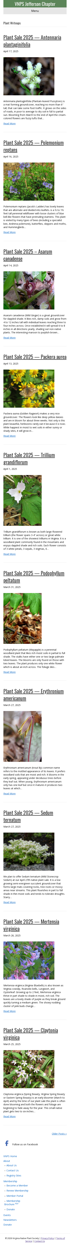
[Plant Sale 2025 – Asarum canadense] (28, 290)
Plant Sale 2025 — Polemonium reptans (33, 146)
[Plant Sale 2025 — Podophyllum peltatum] (22, 618)
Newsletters (10, 1219)
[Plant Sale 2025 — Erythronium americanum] (22, 736)
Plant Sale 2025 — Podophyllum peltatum (33, 576)
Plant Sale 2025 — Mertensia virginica (31, 925)
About (6, 1161)
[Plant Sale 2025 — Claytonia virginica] (28, 1069)
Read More (9, 123)
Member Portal (14, 1195)
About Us (11, 1165)
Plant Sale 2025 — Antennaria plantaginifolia (32, 40)
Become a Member (17, 1185)
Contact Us (12, 1170)
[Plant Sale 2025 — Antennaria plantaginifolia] (28, 76)
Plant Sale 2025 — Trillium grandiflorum (29, 458)
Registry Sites (13, 1175)
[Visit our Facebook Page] (6, 1143)
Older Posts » (59, 1133)
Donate (10, 1209)
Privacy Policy (47, 1238)
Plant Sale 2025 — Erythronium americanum (33, 694)
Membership (10, 1181)
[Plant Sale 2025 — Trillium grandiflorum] (22, 500)
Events (7, 1215)
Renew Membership (17, 1190)
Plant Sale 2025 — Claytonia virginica (30, 1033)
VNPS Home (10, 1156)
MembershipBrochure (12, 1202)
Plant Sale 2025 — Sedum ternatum (28, 816)
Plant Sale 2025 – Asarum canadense (27, 255)
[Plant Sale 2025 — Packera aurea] (28, 388)
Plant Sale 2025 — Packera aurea (34, 356)
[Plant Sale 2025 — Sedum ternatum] (28, 851)
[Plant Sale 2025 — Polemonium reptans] (28, 181)
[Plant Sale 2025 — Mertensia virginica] (28, 960)
